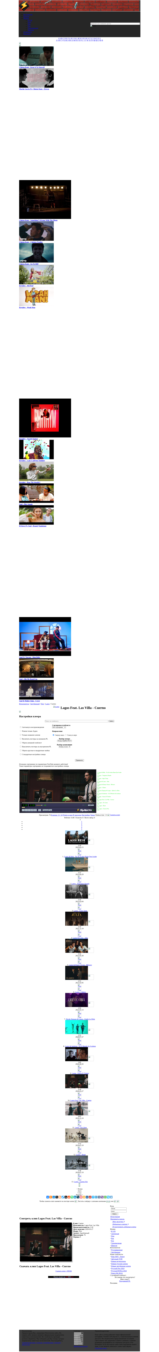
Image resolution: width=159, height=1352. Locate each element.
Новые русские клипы (120, 1264)
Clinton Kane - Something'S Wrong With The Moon (38, 220)
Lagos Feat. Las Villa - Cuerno (80, 1100)
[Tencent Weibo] (96, 1197)
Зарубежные (116, 1252)
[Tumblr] (99, 1197)
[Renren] (87, 1197)
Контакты (27, 34)
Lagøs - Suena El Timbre (80, 1073)
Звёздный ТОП (117, 1259)
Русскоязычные (117, 1250)
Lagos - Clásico (80, 992)
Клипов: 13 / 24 (57, 815)
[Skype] (108, 1197)
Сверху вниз (59, 735)
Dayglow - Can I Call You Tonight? (32, 460)
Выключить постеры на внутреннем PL (36, 747)
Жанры (26, 18)
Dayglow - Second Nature (28, 439)
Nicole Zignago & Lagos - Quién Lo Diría (80, 1019)
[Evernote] (72, 1197)
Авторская (115, 1234)
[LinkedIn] (75, 1197)
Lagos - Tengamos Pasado (80, 884)
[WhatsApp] (105, 1197)
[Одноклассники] (50, 1197)
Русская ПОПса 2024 (119, 1271)
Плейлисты (27, 32)
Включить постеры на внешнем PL (35, 739)
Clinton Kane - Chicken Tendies (31, 242)
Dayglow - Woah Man (27, 307)
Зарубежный (35, 704)
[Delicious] (63, 1197)
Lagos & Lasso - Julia (80, 938)
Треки (92, 815)
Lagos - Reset (81, 1155)
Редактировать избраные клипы (124, 1227)
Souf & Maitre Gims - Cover (29, 701)
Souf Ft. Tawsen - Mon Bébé (29, 657)
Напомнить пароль (118, 1219)
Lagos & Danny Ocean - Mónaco (80, 965)
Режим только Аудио (29, 731)
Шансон (31, 30)
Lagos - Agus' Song (80, 911)
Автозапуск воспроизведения (33, 727)
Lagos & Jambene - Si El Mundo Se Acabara (80, 1046)
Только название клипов (31, 735)
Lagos (47, 704)
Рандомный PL (125, 1281)
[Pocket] (81, 1197)
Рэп (29, 26)
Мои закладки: (118, 1222)
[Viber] (102, 1197)
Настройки (86, 815)
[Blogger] (60, 1197)
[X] (56, 1197)
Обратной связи (101, 1304)
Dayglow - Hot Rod (26, 286)
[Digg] (66, 1197)
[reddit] (69, 1197)
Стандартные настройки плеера (34, 754)
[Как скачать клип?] (76, 1201)
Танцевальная (33, 28)
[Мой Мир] (53, 1197)
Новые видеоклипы (119, 1261)
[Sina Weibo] (90, 1197)
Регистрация (115, 1217)
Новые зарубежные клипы (121, 1266)
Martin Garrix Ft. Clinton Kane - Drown (34, 89)
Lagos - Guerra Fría (81, 1182)
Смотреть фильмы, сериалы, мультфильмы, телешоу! (41, 1298)
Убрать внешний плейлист (32, 743)
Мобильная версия (81, 1302)
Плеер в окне (68, 815)
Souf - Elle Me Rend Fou (28, 679)
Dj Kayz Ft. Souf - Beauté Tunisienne (32, 526)
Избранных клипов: (120, 1224)
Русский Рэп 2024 (118, 1268)
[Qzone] (84, 1197)
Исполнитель (24, 704)
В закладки (77, 815)
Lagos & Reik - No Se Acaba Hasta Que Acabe (80, 856)
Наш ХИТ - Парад (118, 1257)
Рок (29, 24)
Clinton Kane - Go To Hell (28, 264)
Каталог (26, 16)
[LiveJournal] (78, 1197)
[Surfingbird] (93, 1197)
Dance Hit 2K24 (117, 1273)
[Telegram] (111, 1197)
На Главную (27, 14)
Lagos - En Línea (81, 1127)
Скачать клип (115, 815)
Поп (29, 22)
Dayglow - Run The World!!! (29, 482)
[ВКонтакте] (47, 1197)
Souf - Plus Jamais (26, 504)
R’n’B (30, 20)
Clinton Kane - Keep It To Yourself (32, 67)
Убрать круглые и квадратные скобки (36, 750)
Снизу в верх (72, 735)
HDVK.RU (26, 1300)
